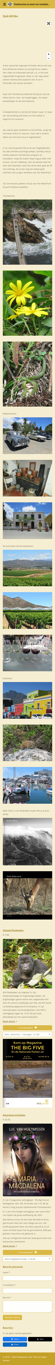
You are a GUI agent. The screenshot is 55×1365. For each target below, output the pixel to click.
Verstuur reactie (12, 1317)
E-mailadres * (9, 1285)
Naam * (6, 1272)
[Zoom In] (49, 54)
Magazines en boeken (14, 1115)
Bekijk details (9, 1021)
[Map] (27, 41)
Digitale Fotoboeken (13, 930)
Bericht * (7, 1297)
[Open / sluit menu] (4, 4)
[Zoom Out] (49, 58)
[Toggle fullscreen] (49, 23)
